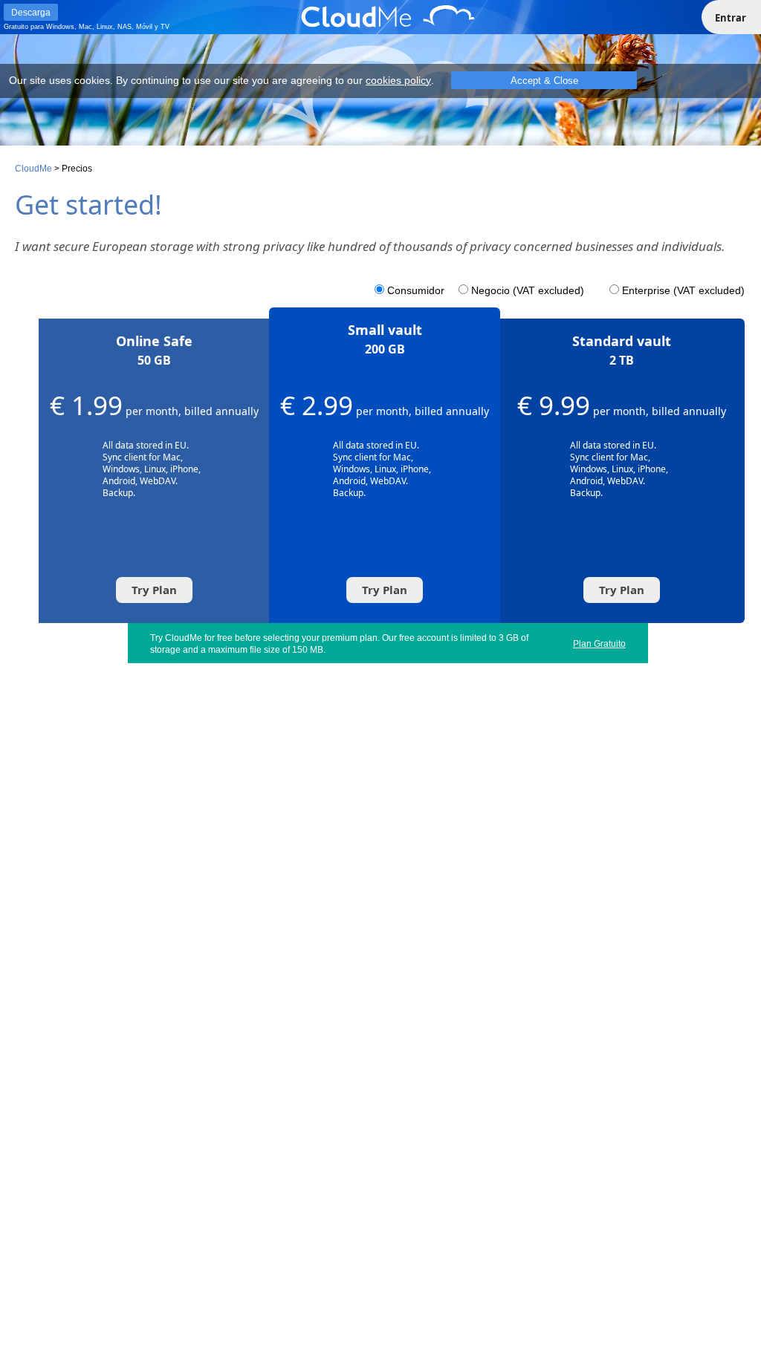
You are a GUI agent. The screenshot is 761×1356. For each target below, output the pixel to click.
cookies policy (398, 80)
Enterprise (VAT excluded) (683, 290)
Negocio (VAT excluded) (527, 290)
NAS (124, 26)
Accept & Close (544, 80)
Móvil (144, 26)
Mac (85, 26)
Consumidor (415, 290)
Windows (60, 26)
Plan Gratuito (599, 644)
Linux (105, 26)
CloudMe (33, 168)
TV (165, 26)
